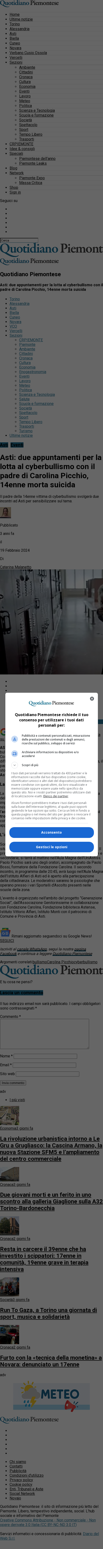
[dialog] (51, 774)
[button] (51, 765)
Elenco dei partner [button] (55, 796)
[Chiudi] (92, 698)
